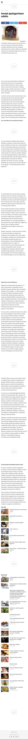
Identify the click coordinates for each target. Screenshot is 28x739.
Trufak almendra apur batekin (17, 622)
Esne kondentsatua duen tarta (17, 618)
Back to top (14, 732)
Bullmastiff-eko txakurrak (16, 516)
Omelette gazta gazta (15, 614)
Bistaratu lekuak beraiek (16, 657)
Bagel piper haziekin (15, 644)
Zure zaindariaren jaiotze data (17, 680)
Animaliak (6, 10)
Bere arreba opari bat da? (16, 674)
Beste (2, 10)
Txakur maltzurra (14, 529)
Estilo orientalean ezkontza (16, 667)
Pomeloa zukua (13, 664)
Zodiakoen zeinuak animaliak (16, 522)
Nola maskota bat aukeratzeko (17, 535)
